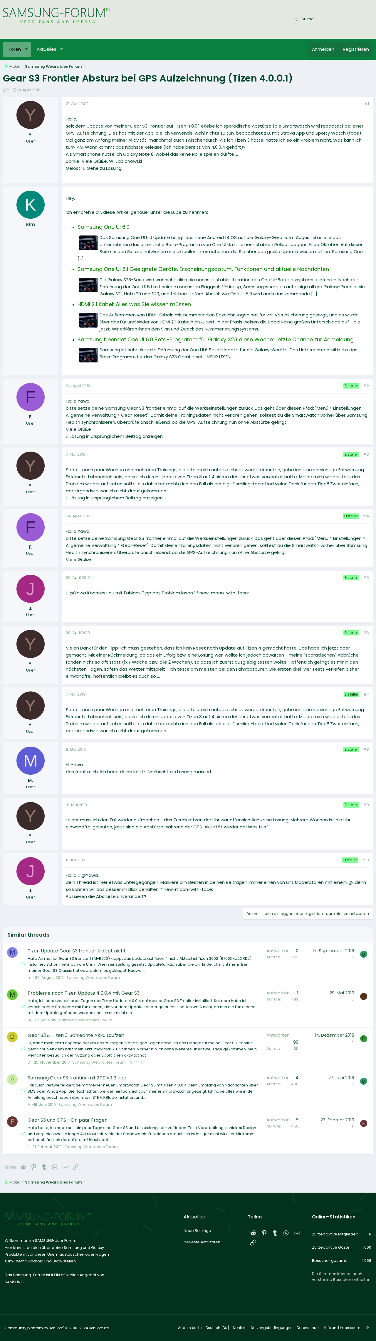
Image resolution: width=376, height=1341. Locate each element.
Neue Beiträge (197, 1230)
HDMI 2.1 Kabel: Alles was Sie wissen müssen (134, 304)
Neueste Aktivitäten (202, 1242)
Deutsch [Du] (217, 1327)
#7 (366, 694)
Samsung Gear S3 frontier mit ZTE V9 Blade (77, 1077)
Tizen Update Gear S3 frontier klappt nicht (77, 950)
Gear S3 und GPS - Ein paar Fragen (68, 1120)
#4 (366, 516)
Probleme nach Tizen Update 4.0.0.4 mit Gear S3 (84, 993)
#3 (366, 454)
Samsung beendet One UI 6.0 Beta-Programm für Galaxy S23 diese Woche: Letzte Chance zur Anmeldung (216, 339)
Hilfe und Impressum (341, 1327)
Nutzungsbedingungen (272, 1327)
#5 (366, 577)
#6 (366, 632)
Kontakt (240, 1327)
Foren (15, 49)
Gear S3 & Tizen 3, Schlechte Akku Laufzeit (76, 1035)
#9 (366, 805)
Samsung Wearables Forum (93, 977)
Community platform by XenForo (57, 1327)
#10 (365, 860)
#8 (366, 749)
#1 (366, 103)
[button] (26, 49)
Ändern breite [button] (190, 1327)
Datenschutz (308, 1327)
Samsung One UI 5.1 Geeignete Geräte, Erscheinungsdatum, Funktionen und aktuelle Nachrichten (203, 269)
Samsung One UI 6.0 (104, 226)
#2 (366, 386)
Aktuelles (46, 49)
